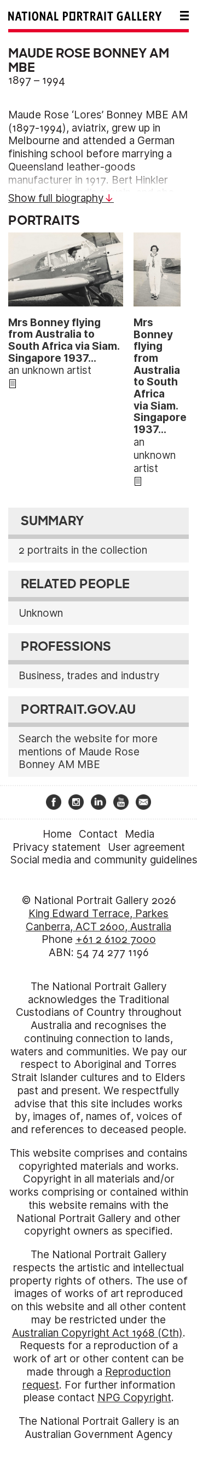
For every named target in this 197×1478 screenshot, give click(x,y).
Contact (98, 834)
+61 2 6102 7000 (116, 939)
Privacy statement (57, 847)
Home (57, 834)
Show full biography (56, 198)
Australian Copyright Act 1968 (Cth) (97, 1333)
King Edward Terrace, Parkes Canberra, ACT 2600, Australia (98, 920)
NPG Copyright (134, 1397)
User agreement (146, 847)
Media (139, 834)
